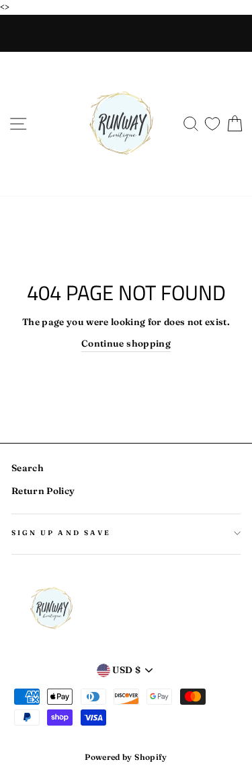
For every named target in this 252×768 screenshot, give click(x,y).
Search (27, 467)
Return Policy (43, 490)
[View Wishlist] (212, 120)
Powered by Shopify (126, 757)
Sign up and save (61, 532)
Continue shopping (126, 343)
